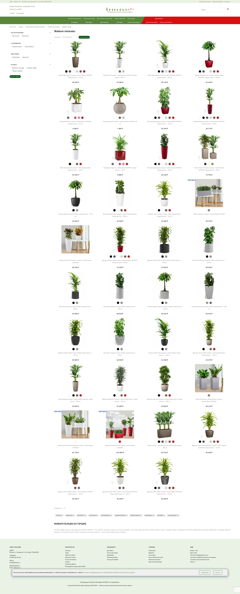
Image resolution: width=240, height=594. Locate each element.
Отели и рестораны (134, 22)
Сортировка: (57, 37)
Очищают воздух (32, 68)
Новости (192, 562)
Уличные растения (89, 18)
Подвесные (69, 515)
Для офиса (89, 22)
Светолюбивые (105, 515)
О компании (20, 13)
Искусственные (172, 515)
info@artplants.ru (15, 562)
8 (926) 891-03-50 (29, 6)
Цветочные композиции (155, 562)
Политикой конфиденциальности (93, 572)
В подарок (74, 22)
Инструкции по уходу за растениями (75, 566)
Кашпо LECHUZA (120, 18)
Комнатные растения (74, 18)
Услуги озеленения (70, 559)
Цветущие (160, 515)
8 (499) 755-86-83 (16, 6)
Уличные (58, 515)
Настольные (92, 515)
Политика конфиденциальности (199, 555)
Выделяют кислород (18, 68)
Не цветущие (148, 515)
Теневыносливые (120, 515)
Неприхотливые (134, 515)
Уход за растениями (166, 22)
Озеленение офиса (152, 22)
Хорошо (217, 572)
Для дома (120, 22)
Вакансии (151, 553)
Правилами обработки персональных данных (120, 572)
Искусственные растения (104, 18)
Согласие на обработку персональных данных (203, 557)
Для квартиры (104, 22)
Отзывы (12, 13)
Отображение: (58, 508)
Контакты (227, 1)
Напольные (80, 515)
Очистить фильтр (84, 37)
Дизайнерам (159, 18)
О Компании (152, 550)
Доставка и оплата (205, 1)
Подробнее (204, 572)
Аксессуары (131, 18)
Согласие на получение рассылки (199, 559)
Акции (67, 553)
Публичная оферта (70, 564)
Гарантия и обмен (217, 1)
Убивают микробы (17, 71)
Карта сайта (193, 553)
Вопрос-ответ (194, 550)
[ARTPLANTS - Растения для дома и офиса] (120, 9)
